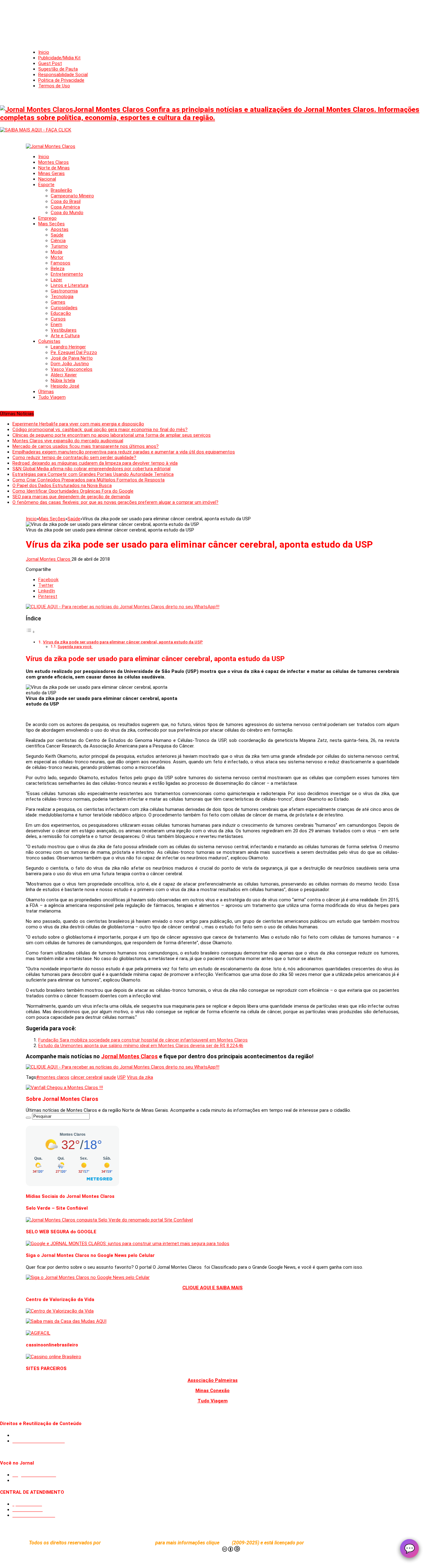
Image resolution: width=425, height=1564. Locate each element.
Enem (56, 324)
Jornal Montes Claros (49, 559)
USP (121, 1077)
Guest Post (50, 63)
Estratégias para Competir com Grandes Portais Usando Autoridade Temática (93, 474)
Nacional (47, 179)
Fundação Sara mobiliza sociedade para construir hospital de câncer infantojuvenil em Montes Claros (143, 1040)
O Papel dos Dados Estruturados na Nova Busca (62, 485)
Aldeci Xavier (64, 375)
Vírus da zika (140, 1077)
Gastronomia (64, 291)
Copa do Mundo (67, 212)
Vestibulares (64, 330)
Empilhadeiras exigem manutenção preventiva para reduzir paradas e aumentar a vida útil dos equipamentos (123, 452)
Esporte (46, 184)
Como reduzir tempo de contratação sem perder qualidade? (74, 457)
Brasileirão (61, 190)
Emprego (47, 218)
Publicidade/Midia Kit (59, 58)
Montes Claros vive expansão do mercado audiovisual (67, 441)
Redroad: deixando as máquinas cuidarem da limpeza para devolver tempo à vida (95, 463)
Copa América (65, 207)
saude (110, 1077)
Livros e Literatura (69, 285)
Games (58, 302)
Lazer (56, 280)
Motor (57, 257)
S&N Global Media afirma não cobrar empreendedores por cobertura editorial (91, 469)
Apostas (59, 229)
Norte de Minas (54, 168)
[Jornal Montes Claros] (50, 146)
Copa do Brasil (66, 201)
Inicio (43, 52)
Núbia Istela (63, 380)
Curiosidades (64, 307)
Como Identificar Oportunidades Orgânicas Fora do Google (72, 491)
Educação (61, 313)
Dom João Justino (70, 363)
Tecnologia (62, 296)
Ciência (58, 240)
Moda (56, 252)
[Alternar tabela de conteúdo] (30, 632)
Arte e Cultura (65, 335)
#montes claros (52, 1077)
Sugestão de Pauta (58, 69)
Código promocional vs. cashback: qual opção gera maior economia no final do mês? (100, 429)
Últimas (46, 391)
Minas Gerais (51, 173)
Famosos (60, 263)
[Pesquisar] (28, 1118)
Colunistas (49, 341)
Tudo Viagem (52, 397)
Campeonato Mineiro (72, 196)
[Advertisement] (212, 19)
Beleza (57, 268)
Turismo (59, 246)
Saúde (57, 235)
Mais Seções (51, 224)
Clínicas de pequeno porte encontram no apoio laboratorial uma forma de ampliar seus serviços (111, 435)
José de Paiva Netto (72, 358)
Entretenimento (67, 274)
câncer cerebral (86, 1077)
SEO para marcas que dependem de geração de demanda (71, 496)
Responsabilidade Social (63, 74)
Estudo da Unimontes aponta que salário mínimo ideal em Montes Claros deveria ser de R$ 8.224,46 (140, 1045)
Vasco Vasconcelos (71, 369)
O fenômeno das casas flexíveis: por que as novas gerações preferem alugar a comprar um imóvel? (115, 502)
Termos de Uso (54, 86)
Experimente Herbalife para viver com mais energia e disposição (78, 424)
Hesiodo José (65, 386)
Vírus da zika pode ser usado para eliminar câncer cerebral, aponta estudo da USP (123, 641)
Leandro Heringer (68, 347)
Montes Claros (53, 162)
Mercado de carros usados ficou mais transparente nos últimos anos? (85, 446)
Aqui (226, 1543)
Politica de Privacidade (61, 80)
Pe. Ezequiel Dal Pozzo (74, 352)
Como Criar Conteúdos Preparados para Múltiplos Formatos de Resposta (88, 480)
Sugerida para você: (75, 647)
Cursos (58, 319)
